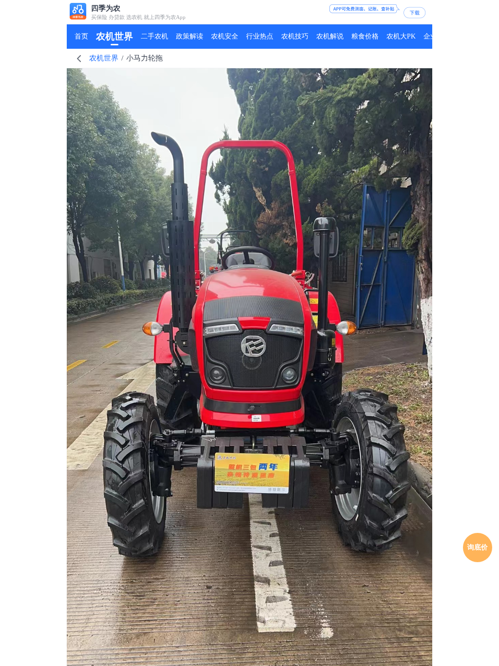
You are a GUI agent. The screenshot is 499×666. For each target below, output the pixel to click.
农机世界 (103, 58)
